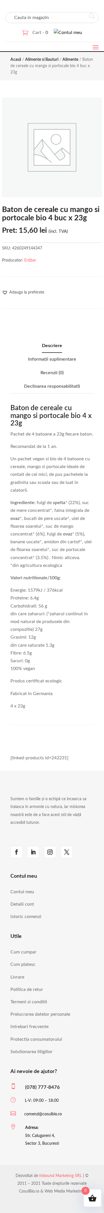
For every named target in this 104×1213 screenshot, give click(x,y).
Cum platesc (23, 964)
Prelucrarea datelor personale (40, 1014)
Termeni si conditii (28, 1002)
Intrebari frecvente (29, 1026)
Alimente (70, 60)
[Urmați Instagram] (50, 852)
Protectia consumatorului (36, 1039)
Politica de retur (26, 989)
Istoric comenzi (25, 916)
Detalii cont (22, 904)
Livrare (17, 977)
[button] (23, 292)
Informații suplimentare (52, 359)
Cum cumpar (23, 952)
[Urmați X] (67, 852)
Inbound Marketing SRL (60, 1176)
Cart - (40, 32)
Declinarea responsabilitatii (52, 386)
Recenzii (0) (52, 372)
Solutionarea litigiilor (31, 1051)
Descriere (52, 345)
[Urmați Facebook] (16, 852)
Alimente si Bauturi (41, 60)
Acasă (15, 60)
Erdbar (30, 260)
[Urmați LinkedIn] (33, 852)
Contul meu (22, 892)
